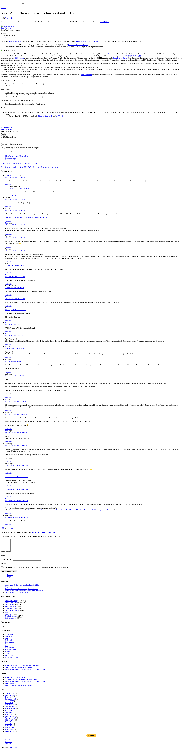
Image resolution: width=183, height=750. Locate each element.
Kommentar (5, 552)
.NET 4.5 (59, 116)
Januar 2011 (9, 697)
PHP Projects (9, 648)
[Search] (23, 3)
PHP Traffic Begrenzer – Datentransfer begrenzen (41, 167)
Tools (7, 18)
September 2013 (10, 693)
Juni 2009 (8, 710)
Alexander (35, 532)
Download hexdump (120, 58)
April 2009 (8, 712)
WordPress (13, 747)
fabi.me (3, 8)
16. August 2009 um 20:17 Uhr (15, 335)
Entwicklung (9, 642)
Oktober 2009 (9, 707)
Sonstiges (8, 651)
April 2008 (8, 724)
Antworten (8, 184)
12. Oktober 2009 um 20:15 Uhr (16, 414)
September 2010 (10, 699)
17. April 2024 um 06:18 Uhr (19, 188)
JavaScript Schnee (11, 616)
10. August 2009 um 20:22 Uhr (15, 310)
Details (3, 37)
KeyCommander (86, 75)
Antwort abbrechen (48, 532)
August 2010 (9, 701)
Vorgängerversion (15, 41)
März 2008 (8, 726)
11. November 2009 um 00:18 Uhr (16, 517)
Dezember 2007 (10, 731)
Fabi (6, 223)
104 (8, 528)
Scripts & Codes (10, 650)
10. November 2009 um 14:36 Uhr (16, 501)
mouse (30, 163)
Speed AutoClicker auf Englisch (16, 677)
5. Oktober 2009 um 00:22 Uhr (15, 376)
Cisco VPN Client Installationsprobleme (18, 667)
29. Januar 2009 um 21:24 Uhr (15, 238)
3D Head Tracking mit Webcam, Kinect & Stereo (21, 679)
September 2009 (10, 708)
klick (21, 163)
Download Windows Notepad (78, 45)
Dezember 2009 (10, 705)
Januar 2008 (9, 729)
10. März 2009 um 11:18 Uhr (15, 277)
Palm (6, 646)
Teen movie (112, 54)
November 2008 (10, 718)
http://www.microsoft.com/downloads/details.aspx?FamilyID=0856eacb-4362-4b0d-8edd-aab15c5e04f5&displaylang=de (67, 510)
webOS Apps (9, 655)
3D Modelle (9, 634)
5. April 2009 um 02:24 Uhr (14, 288)
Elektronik (8, 640)
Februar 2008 (9, 727)
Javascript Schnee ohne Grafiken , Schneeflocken (21, 589)
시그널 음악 (104, 22)
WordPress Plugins (11, 657)
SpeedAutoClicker (7, 28)
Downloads (9, 740)
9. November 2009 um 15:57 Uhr (16, 477)
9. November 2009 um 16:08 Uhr (16, 490)
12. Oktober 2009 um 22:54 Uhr (16, 432)
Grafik (7, 644)
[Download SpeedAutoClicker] (8, 25)
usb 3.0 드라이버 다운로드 (132, 56)
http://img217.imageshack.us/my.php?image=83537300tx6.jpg (26, 217)
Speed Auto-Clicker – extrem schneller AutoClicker (22, 585)
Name (3, 555)
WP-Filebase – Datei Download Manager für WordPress (24, 591)
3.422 (11, 18)
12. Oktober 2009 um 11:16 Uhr (16, 401)
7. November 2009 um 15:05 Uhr (16, 466)
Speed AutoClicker (11, 603)
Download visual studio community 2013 (89, 41)
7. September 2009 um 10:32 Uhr (16, 348)
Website (3, 563)
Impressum (8, 742)
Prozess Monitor (10, 160)
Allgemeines (9, 636)
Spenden (8, 744)
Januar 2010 (9, 703)
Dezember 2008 (10, 716)
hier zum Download (45, 116)
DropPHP (8, 614)
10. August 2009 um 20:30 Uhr (15, 324)
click (11, 163)
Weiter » (12, 528)
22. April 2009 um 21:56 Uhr (15, 299)
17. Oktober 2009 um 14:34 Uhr (16, 445)
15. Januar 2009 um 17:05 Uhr (15, 177)
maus (25, 163)
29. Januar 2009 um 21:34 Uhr (15, 251)
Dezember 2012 (10, 695)
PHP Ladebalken (10, 618)
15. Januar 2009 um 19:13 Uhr (15, 199)
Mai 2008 (8, 722)
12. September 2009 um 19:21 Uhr (16, 361)
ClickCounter (19, 58)
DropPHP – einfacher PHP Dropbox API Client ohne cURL (25, 669)
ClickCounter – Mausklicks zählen (16, 156)
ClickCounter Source (12, 610)
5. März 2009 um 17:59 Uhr (14, 266)
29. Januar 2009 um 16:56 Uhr (15, 225)
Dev (6, 638)
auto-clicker (5, 163)
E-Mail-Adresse (7, 559)
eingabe (16, 163)
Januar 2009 (9, 714)
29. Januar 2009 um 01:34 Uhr (15, 210)
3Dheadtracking (10, 608)
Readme (8, 612)
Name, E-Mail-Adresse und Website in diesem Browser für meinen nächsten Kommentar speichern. (36, 567)
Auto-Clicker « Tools (12, 175)
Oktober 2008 (9, 720)
